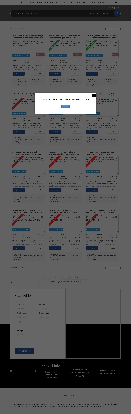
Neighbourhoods (45, 2)
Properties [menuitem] (61, 2)
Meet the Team (51, 374)
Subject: (19, 322)
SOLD (119, 8)
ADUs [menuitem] (73, 2)
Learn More (82, 2)
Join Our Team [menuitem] (98, 2)
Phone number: (44, 313)
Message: (20, 331)
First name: (20, 304)
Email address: (22, 313)
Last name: (43, 304)
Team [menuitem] (32, 2)
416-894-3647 (17, 83)
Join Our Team (51, 377)
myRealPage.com (69, 395)
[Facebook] (76, 376)
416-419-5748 (34, 83)
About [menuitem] (23, 2)
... (72, 277)
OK (65, 107)
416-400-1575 (17, 141)
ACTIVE (111, 8)
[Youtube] (79, 376)
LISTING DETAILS (19, 74)
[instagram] (83, 376)
